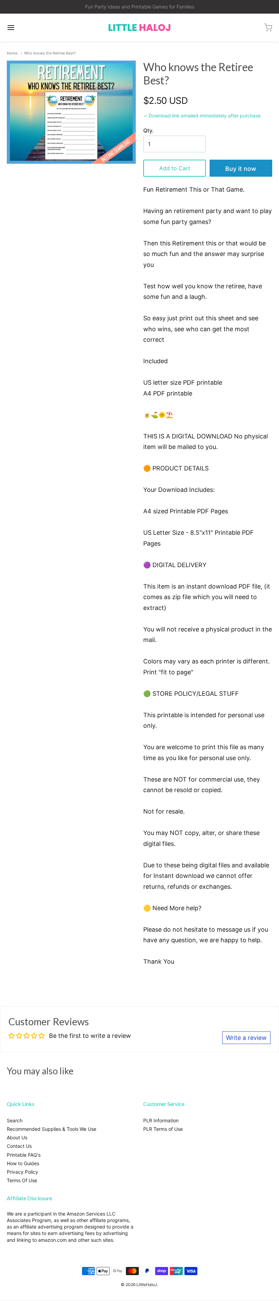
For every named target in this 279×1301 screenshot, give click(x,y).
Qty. (148, 131)
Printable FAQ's (23, 1155)
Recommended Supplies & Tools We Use (51, 1129)
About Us (17, 1137)
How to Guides (23, 1163)
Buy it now (240, 168)
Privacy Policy (22, 1172)
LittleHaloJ (146, 1284)
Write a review (246, 1037)
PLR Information (161, 1120)
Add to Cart (174, 168)
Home (12, 53)
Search (14, 1120)
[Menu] (33, 27)
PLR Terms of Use (163, 1129)
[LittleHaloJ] (139, 27)
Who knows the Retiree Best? (50, 53)
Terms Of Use (22, 1180)
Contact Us (19, 1146)
